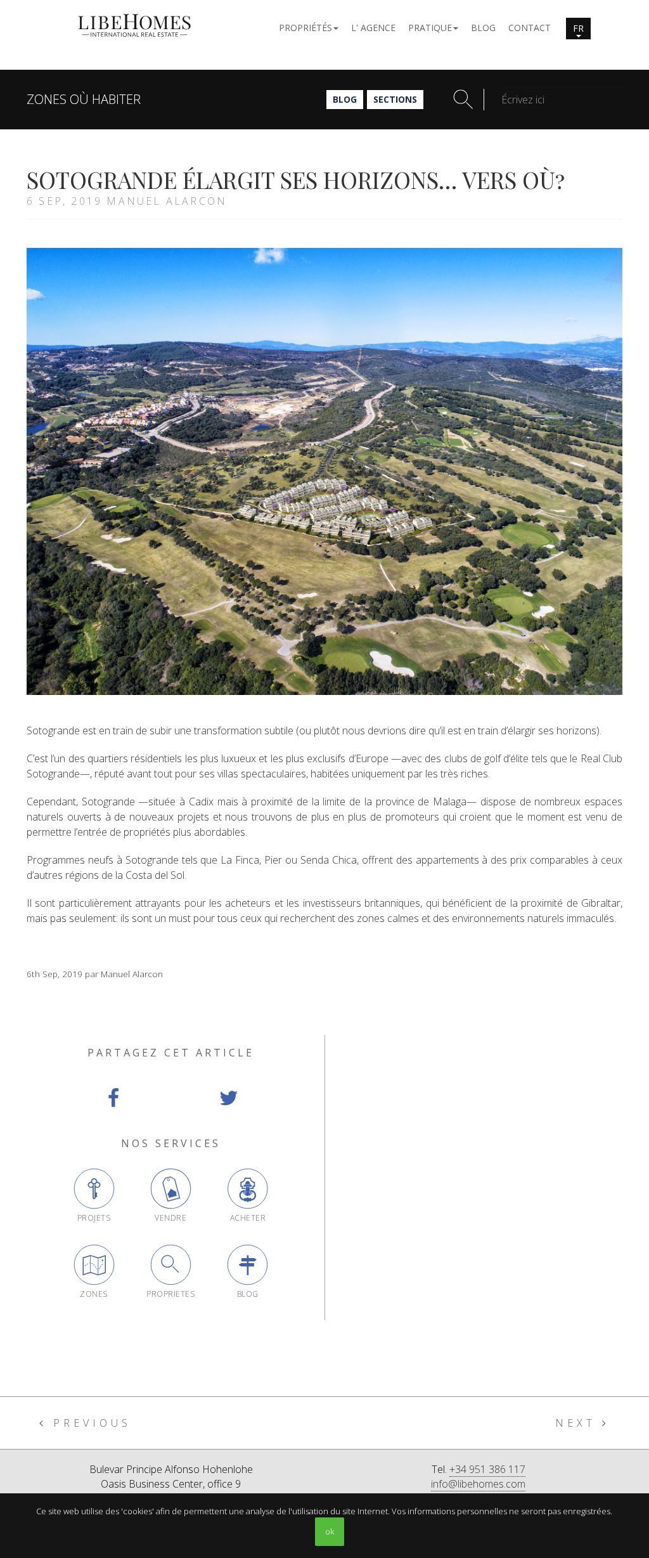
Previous (89, 1423)
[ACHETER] (247, 1188)
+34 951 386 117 (487, 1469)
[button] (309, 27)
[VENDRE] (170, 1188)
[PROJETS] (94, 1188)
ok (329, 1531)
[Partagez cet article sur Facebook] (113, 1098)
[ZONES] (94, 1264)
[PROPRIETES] (170, 1264)
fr (578, 28)
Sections (395, 99)
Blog (345, 99)
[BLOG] (247, 1264)
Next (578, 1423)
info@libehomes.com (478, 1484)
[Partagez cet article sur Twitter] (228, 1098)
